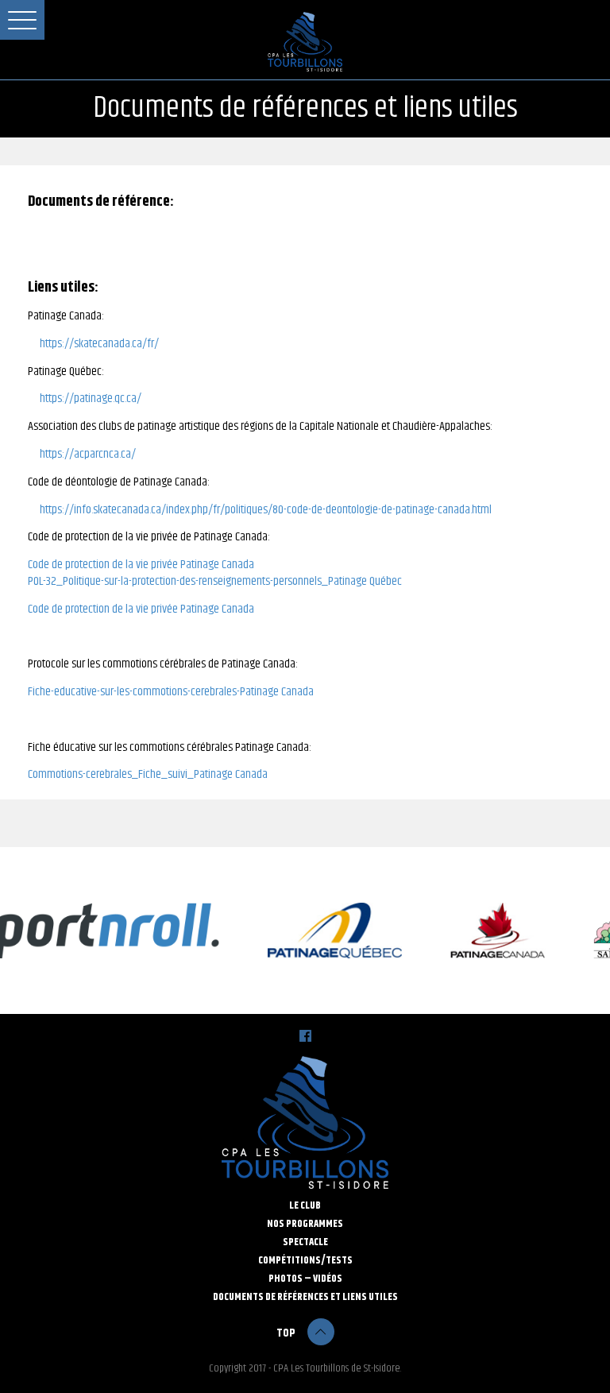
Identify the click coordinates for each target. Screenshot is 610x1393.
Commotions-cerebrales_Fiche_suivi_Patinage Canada (148, 775)
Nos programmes (305, 1224)
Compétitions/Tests (305, 1261)
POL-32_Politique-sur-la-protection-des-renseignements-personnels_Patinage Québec (215, 582)
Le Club (305, 1206)
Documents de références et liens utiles (305, 1297)
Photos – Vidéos (305, 1279)
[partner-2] (490, 930)
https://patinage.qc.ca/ (90, 399)
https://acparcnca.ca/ (88, 455)
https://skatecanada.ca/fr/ (99, 344)
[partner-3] (327, 930)
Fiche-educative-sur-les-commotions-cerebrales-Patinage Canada (171, 692)
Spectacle (305, 1242)
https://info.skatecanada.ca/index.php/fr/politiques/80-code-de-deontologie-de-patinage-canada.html (266, 510)
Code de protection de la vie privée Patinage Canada (141, 565)
